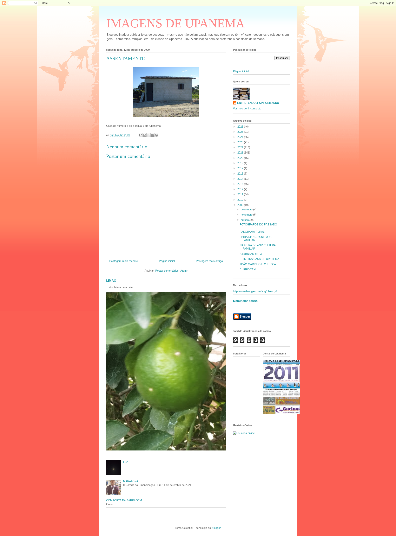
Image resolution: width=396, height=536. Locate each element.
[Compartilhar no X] (148, 135)
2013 (240, 183)
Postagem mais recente (123, 261)
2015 (240, 173)
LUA (125, 461)
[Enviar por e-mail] (141, 135)
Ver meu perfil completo (247, 108)
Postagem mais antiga (209, 261)
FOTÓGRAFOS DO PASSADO (258, 224)
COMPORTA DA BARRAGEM (124, 500)
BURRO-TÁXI (248, 269)
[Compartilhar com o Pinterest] (156, 135)
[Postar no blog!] (145, 135)
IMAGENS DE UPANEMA (175, 23)
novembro (247, 214)
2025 (240, 131)
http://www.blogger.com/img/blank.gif (255, 291)
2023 (240, 142)
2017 (240, 168)
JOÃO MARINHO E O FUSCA (258, 264)
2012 (240, 189)
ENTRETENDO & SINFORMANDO (258, 102)
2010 (240, 199)
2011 (240, 194)
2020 (240, 158)
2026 (240, 126)
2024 (240, 136)
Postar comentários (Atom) (171, 270)
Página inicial (167, 261)
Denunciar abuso (245, 301)
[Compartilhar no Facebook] (152, 135)
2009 (240, 204)
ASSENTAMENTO (251, 253)
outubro (245, 220)
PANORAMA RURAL (252, 231)
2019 (240, 163)
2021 (240, 152)
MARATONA (130, 481)
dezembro (247, 209)
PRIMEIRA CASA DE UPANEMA (259, 258)
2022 (240, 147)
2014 (240, 178)
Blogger (216, 527)
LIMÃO (111, 280)
